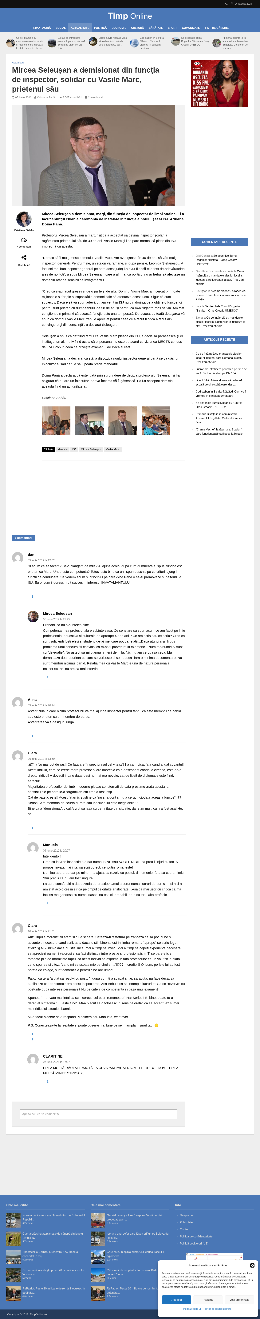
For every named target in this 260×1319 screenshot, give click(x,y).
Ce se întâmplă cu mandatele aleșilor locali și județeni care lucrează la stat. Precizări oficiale (29, 43)
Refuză (208, 1299)
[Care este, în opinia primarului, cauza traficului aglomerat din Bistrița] (98, 1257)
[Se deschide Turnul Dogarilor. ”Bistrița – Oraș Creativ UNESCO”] (175, 41)
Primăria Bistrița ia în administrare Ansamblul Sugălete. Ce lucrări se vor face (235, 43)
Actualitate (80, 27)
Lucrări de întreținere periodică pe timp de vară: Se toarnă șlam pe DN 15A (71, 43)
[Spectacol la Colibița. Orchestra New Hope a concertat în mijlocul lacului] (13, 1257)
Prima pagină (41, 27)
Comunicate (191, 27)
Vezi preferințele (239, 1299)
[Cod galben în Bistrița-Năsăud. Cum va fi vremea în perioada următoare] (134, 43)
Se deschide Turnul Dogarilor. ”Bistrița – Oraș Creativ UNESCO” (195, 41)
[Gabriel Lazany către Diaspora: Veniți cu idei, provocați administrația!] (98, 1220)
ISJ (74, 449)
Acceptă (176, 1299)
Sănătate (156, 27)
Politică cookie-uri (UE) (194, 1243)
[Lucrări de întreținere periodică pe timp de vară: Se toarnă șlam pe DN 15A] (52, 43)
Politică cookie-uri (192, 1309)
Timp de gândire (217, 27)
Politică (100, 27)
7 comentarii (24, 246)
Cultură (137, 27)
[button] (252, 1265)
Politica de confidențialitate (217, 1309)
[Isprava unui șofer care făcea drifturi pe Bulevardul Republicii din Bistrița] (13, 1220)
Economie (119, 27)
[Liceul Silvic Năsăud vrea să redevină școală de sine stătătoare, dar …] (93, 41)
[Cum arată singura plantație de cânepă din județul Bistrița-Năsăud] (13, 1239)
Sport (172, 27)
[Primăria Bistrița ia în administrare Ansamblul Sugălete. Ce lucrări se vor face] (216, 43)
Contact (185, 1229)
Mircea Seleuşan (91, 449)
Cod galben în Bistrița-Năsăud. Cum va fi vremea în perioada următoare (152, 43)
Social (61, 27)
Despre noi (186, 1215)
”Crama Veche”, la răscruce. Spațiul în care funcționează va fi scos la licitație (221, 295)
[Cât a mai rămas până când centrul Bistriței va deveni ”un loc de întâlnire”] (98, 1275)
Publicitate (186, 1222)
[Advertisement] (113, 494)
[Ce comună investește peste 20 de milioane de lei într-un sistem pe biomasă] (13, 1275)
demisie (63, 449)
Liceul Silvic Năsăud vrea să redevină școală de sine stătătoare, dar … (113, 41)
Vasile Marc (113, 449)
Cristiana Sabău (46, 97)
